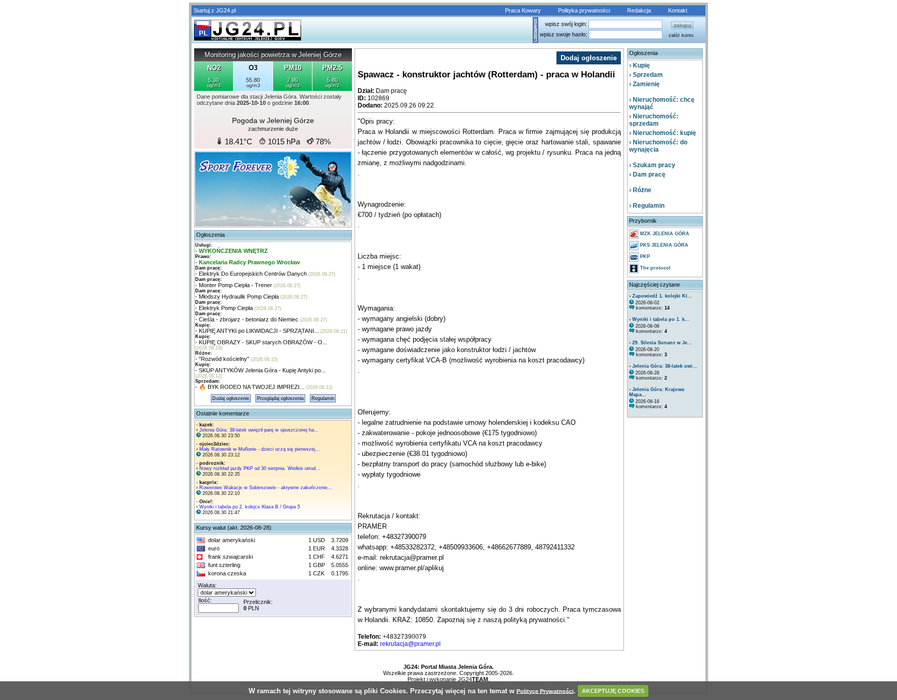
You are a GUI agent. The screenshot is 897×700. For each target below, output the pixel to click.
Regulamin (322, 398)
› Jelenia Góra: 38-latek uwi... (663, 366)
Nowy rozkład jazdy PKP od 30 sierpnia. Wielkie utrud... (259, 468)
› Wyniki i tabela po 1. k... (659, 319)
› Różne (640, 190)
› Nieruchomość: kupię (662, 133)
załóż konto (681, 35)
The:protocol (654, 268)
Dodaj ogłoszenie (230, 398)
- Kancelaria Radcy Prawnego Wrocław (247, 262)
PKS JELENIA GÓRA (663, 245)
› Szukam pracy (652, 165)
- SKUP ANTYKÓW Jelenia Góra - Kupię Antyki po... (260, 370)
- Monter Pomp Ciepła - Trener (233, 285)
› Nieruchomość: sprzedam (653, 120)
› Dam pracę (647, 174)
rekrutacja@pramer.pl (410, 644)
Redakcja (639, 10)
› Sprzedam (646, 74)
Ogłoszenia (210, 235)
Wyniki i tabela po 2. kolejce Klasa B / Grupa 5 (249, 506)
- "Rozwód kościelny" (222, 359)
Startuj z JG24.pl (215, 10)
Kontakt (677, 10)
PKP (644, 256)
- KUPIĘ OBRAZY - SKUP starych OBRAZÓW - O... (261, 342)
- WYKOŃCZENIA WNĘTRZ (231, 251)
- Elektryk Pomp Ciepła (224, 308)
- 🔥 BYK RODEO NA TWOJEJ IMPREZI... (249, 387)
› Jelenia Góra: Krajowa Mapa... (656, 392)
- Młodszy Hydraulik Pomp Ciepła (237, 296)
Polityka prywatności (584, 10)
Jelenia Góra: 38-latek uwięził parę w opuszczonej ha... (259, 430)
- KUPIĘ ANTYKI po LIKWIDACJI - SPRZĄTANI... (257, 331)
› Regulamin (646, 205)
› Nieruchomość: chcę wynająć (662, 103)
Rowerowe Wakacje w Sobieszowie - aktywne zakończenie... (265, 487)
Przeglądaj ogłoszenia (280, 398)
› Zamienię (644, 84)
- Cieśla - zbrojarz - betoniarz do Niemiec (246, 319)
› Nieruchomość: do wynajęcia (658, 146)
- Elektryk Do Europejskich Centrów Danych (251, 274)
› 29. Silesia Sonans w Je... (660, 342)
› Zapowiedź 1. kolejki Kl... (660, 296)
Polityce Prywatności (545, 691)
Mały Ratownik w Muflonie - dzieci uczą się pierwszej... (259, 449)
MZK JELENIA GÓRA (663, 233)
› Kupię (639, 65)
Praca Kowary (523, 10)
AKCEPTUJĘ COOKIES (613, 691)
